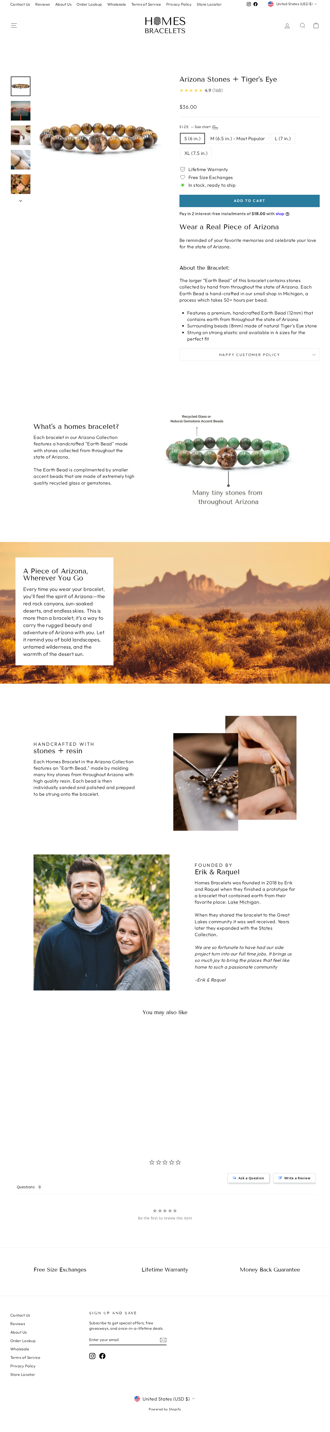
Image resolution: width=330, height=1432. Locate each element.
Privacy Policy (179, 4)
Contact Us (20, 4)
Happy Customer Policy (249, 354)
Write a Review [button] (297, 1178)
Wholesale (116, 4)
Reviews (42, 4)
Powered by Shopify (165, 1409)
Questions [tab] (26, 1186)
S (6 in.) (192, 138)
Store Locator (209, 4)
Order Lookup (89, 4)
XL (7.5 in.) (196, 153)
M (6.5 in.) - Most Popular (237, 138)
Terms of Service (146, 4)
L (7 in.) (283, 138)
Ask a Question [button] (251, 1178)
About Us (63, 4)
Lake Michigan (243, 902)
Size (195, 126)
